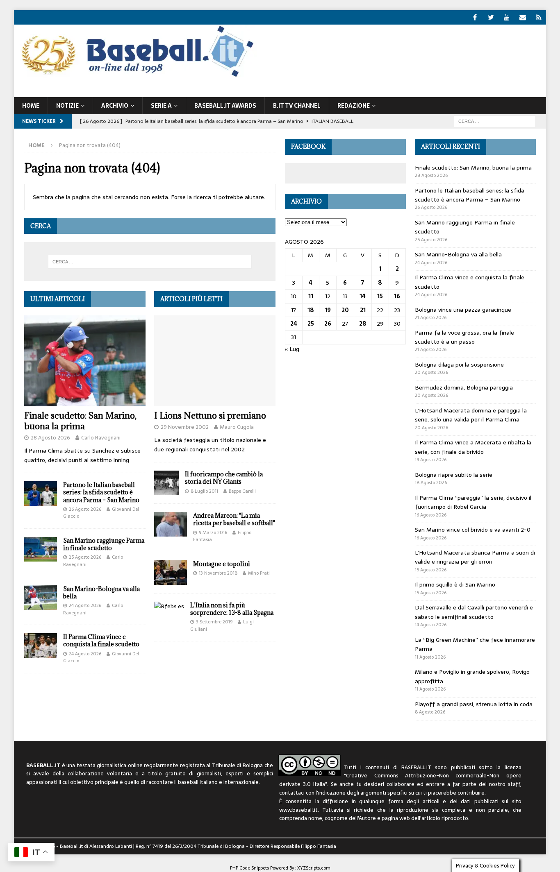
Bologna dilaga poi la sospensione (459, 364)
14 (363, 296)
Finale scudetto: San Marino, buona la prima (80, 421)
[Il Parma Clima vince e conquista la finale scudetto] (40, 645)
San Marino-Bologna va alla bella (101, 592)
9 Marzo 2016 (213, 532)
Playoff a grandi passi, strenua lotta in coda (474, 704)
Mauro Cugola (237, 427)
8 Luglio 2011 (204, 491)
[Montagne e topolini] (170, 572)
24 (293, 323)
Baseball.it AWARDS (225, 105)
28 (363, 323)
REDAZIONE (353, 105)
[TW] (491, 17)
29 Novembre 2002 (185, 427)
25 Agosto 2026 (85, 557)
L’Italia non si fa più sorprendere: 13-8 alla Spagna (231, 608)
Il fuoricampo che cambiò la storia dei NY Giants (224, 477)
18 (310, 310)
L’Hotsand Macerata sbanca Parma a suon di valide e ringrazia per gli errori (475, 557)
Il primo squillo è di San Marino (455, 584)
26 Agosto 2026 (85, 509)
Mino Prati (259, 573)
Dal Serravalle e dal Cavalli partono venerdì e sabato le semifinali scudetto (474, 612)
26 (327, 323)
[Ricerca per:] (495, 120)
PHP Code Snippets (249, 868)
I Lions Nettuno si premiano (210, 415)
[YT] (507, 17)
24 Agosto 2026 (85, 605)
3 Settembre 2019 (214, 621)
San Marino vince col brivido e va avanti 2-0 (472, 529)
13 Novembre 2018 (218, 573)
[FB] (475, 17)
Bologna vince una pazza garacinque (463, 309)
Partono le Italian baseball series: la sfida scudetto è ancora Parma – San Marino (101, 492)
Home (30, 105)
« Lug (292, 348)
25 (310, 323)
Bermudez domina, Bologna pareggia (464, 387)
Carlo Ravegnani (101, 437)
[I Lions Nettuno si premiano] (214, 360)
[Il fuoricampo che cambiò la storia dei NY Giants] (166, 483)
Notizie (67, 105)
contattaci (292, 792)
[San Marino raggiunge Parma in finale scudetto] (40, 549)
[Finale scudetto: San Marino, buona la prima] (85, 360)
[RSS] (539, 17)
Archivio (114, 105)
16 (397, 296)
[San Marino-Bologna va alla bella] (40, 597)
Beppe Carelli (242, 491)
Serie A (161, 105)
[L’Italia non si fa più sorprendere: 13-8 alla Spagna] (169, 606)
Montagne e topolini (221, 564)
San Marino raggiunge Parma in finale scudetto (103, 544)
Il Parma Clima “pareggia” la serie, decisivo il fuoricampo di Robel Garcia (473, 502)
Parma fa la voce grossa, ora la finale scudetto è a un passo (464, 337)
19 (328, 310)
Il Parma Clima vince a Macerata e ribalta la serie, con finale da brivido (473, 447)
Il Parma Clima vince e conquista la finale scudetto (101, 640)
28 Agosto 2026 (50, 437)
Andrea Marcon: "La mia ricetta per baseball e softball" (234, 519)
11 (310, 296)
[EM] (523, 17)
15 (380, 296)
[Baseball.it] (135, 76)
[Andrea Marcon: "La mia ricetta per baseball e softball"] (170, 524)
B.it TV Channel (297, 105)
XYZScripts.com (313, 868)
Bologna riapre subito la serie (453, 474)
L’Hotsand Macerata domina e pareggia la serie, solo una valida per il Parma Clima (471, 415)
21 (363, 310)
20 (345, 310)
